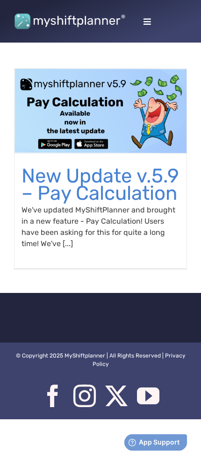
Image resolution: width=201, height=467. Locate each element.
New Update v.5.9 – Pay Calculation (100, 184)
